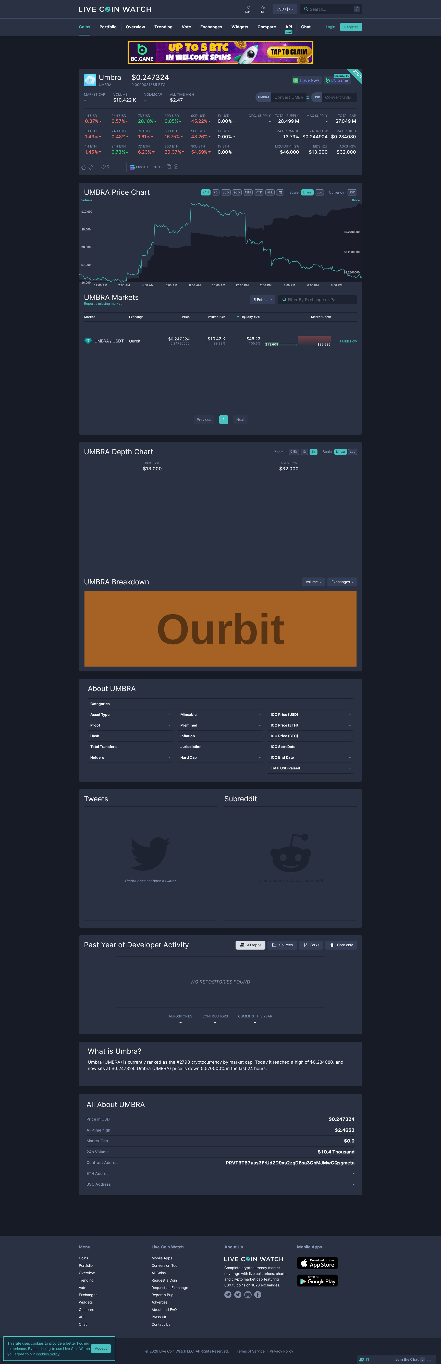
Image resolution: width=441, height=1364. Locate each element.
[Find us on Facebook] (258, 1294)
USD (283, 9)
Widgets (86, 1302)
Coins (83, 1258)
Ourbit (134, 341)
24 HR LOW (318, 131)
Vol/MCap (153, 94)
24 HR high (346, 131)
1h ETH (91, 146)
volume (120, 94)
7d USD (144, 116)
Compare (86, 1309)
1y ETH (223, 146)
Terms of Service (251, 1351)
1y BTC (223, 131)
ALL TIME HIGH (182, 94)
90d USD (198, 116)
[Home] (256, 1259)
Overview (87, 1273)
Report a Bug (163, 1295)
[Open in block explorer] (176, 167)
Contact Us (161, 1324)
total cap (347, 116)
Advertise (159, 1302)
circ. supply (260, 116)
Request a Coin (164, 1280)
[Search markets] (282, 299)
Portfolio (86, 1265)
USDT (118, 341)
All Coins (159, 1273)
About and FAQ (164, 1309)
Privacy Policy (281, 1351)
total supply (287, 116)
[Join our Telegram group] (228, 1294)
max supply (317, 116)
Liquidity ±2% (287, 146)
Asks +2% (347, 146)
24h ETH (119, 146)
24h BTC (119, 131)
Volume (312, 582)
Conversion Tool (165, 1265)
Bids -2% (320, 146)
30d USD (172, 116)
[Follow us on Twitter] (238, 1294)
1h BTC (90, 131)
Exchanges (341, 582)
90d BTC (198, 131)
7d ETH (144, 146)
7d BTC (144, 131)
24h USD (119, 116)
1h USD (91, 116)
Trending (86, 1280)
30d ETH (172, 146)
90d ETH (198, 146)
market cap (94, 94)
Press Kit (159, 1317)
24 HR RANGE (288, 131)
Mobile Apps (162, 1258)
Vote (82, 1287)
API (81, 1317)
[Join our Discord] (248, 1294)
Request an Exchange (170, 1287)
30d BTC (171, 131)
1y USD (223, 116)
